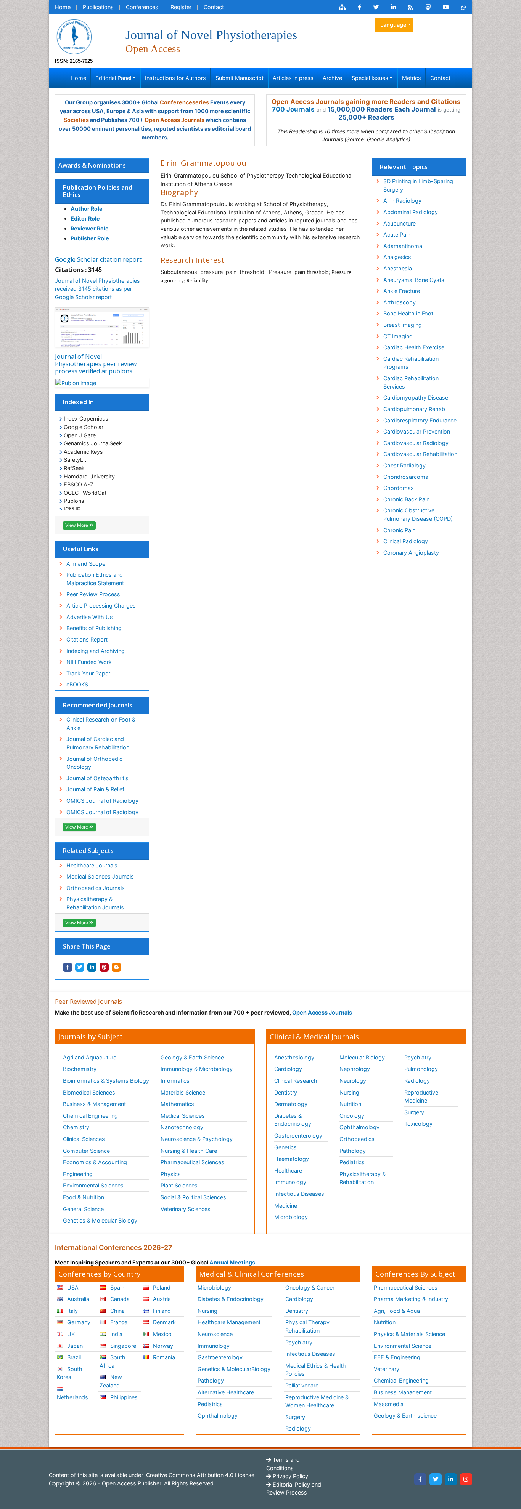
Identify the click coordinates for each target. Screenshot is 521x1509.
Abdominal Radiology (410, 212)
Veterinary (386, 1369)
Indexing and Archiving (95, 651)
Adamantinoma (402, 246)
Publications (98, 7)
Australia (77, 1299)
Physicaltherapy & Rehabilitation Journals (95, 903)
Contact (214, 7)
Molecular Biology (362, 1057)
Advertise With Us (89, 617)
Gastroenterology (220, 1357)
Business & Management (94, 1104)
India (115, 1334)
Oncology (351, 1115)
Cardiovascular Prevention (416, 431)
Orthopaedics (357, 1139)
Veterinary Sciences (186, 1209)
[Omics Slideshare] (428, 7)
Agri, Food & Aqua (397, 1310)
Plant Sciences (179, 1185)
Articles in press (293, 78)
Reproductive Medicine (421, 1096)
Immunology (290, 1182)
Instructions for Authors (175, 78)
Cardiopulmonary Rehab (414, 409)
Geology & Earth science (405, 1415)
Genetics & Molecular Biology (100, 1220)
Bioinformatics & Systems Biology (106, 1080)
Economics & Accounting (95, 1162)
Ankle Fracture (401, 291)
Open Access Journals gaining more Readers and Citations (366, 102)
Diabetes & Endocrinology (292, 1119)
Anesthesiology (294, 1057)
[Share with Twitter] (79, 967)
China (117, 1310)
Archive (332, 78)
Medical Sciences (183, 1115)
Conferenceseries (184, 102)
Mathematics (177, 1104)
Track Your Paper (88, 673)
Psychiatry (417, 1057)
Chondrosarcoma (405, 477)
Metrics (411, 78)
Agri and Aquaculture (89, 1057)
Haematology (291, 1158)
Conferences (142, 7)
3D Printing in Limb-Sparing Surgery (418, 185)
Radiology (417, 1080)
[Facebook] (420, 1479)
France (118, 1322)
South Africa (112, 1361)
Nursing (349, 1092)
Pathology (352, 1150)
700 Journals (293, 109)
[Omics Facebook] (359, 7)
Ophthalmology (359, 1127)
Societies (76, 120)
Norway (162, 1346)
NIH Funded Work (89, 662)
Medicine (285, 1205)
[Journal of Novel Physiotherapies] (74, 36)
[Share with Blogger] (116, 967)
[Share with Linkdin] (91, 967)
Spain (116, 1287)
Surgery (414, 1112)
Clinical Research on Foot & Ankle (100, 723)
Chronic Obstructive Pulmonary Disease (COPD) (418, 514)
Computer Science (86, 1150)
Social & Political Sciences (193, 1197)
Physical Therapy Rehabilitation (307, 1326)
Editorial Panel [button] (113, 78)
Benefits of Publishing (94, 628)
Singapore (122, 1346)
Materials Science (183, 1092)
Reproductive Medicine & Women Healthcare (317, 1401)
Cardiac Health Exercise (413, 347)
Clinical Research (295, 1080)
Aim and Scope (85, 563)
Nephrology (354, 1069)
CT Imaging (398, 336)
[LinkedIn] (451, 1479)
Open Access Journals (174, 120)
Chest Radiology (404, 465)
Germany (78, 1322)
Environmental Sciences (93, 1185)
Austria (161, 1299)
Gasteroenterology (298, 1135)
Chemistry (76, 1127)
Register (180, 7)
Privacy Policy (289, 1476)
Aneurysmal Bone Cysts (413, 280)
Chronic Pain (399, 530)
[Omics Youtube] (446, 7)
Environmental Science (402, 1346)
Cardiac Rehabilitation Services (411, 382)
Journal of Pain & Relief (95, 789)
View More (77, 525)
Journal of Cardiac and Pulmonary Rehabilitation (97, 743)
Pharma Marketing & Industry (411, 1299)
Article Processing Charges (101, 605)
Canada (119, 1299)
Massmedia (389, 1404)
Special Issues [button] (370, 78)
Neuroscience (215, 1334)
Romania (163, 1357)
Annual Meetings (232, 1262)
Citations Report (87, 639)
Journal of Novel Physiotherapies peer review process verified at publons (96, 363)
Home (63, 7)
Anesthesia (397, 268)
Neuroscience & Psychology (197, 1139)
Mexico (161, 1334)
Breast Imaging (402, 325)
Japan (74, 1346)
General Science (83, 1209)
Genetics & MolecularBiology (234, 1369)
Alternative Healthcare (226, 1392)
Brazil (73, 1357)
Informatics (175, 1080)
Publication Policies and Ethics (97, 191)
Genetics (285, 1147)
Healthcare (288, 1170)
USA (72, 1287)
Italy (72, 1310)
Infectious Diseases (299, 1194)
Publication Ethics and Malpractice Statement (95, 578)
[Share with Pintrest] (104, 967)
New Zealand (111, 1381)
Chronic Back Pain (406, 499)
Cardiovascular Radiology (416, 443)
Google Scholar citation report (98, 259)
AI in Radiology (402, 200)
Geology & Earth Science (192, 1057)
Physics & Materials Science (409, 1334)
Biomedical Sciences (89, 1092)
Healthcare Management (229, 1322)
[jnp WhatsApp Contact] (463, 7)
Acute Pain (396, 234)
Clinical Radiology (405, 541)
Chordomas (398, 488)
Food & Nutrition (83, 1197)
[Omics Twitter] (376, 7)
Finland (161, 1310)
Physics (171, 1174)
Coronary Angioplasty (411, 552)
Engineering (78, 1174)
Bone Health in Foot (408, 313)
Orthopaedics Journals (95, 888)
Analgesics (397, 257)
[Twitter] (435, 1479)
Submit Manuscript (239, 78)
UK (70, 1334)
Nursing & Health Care (189, 1150)
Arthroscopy (399, 302)
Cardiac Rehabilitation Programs (411, 362)
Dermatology (290, 1104)
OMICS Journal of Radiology (102, 800)
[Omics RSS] (410, 7)
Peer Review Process (93, 594)
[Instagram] (466, 1479)
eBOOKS (77, 684)
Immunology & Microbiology (197, 1069)
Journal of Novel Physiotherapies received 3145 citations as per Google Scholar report (97, 288)
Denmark (163, 1322)
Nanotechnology (182, 1127)
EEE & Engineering (397, 1357)
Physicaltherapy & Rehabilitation (362, 1178)
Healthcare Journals (91, 865)
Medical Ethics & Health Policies (315, 1369)
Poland (160, 1287)
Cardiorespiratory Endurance (420, 420)
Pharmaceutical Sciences (192, 1162)
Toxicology (418, 1123)
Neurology (352, 1080)
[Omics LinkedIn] (393, 7)
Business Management (403, 1392)
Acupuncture (399, 223)
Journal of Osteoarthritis (97, 778)
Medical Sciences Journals (100, 876)
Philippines (123, 1397)
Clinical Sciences (84, 1139)
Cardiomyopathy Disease (415, 397)
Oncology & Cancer (309, 1287)
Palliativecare (301, 1385)
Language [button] (393, 24)
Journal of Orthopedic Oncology (94, 762)
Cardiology (288, 1069)
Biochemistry (79, 1069)
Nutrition (350, 1104)
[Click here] (342, 7)
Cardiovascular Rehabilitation (420, 454)
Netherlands (72, 1397)
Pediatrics (352, 1162)
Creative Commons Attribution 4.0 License (199, 1475)
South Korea (69, 1373)
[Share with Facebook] (67, 967)
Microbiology (291, 1217)
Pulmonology (421, 1069)
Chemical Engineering (90, 1115)
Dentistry (285, 1092)
